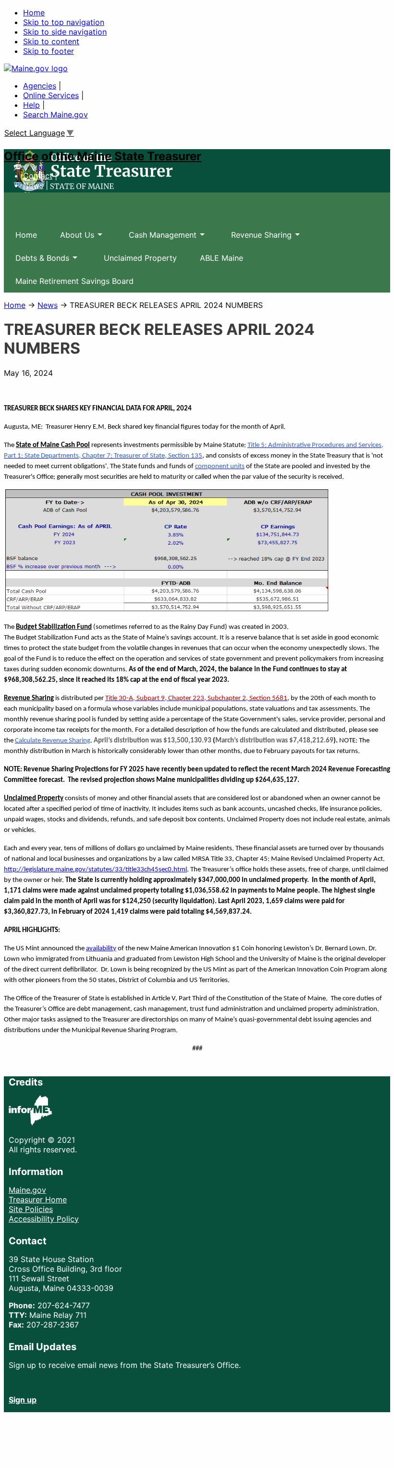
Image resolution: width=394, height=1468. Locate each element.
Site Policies (31, 1209)
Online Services (51, 95)
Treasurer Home (38, 1199)
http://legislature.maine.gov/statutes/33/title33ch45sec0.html (95, 869)
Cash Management (157, 238)
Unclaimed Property (140, 258)
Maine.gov (27, 1190)
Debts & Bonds (36, 261)
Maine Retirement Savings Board (74, 281)
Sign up (23, 1399)
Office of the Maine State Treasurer (102, 156)
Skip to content (51, 41)
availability (101, 948)
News (33, 185)
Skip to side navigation (65, 32)
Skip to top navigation (63, 22)
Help (31, 105)
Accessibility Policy (44, 1219)
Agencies (39, 85)
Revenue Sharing (256, 238)
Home (34, 12)
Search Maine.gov (55, 114)
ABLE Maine (221, 258)
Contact (37, 175)
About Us (71, 238)
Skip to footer (48, 51)
